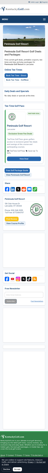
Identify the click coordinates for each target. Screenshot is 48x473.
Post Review (11, 219)
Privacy (19, 455)
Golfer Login (35, 2)
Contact (11, 455)
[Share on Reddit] (24, 189)
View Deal (24, 159)
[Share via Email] (29, 189)
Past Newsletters (37, 301)
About (2, 455)
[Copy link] (35, 189)
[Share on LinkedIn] (13, 189)
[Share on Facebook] (7, 189)
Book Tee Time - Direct (16, 75)
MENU (5, 19)
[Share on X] (18, 189)
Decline (6, 469)
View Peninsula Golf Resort (18, 175)
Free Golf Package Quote (17, 170)
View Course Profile (15, 223)
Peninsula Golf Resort (19, 125)
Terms (27, 455)
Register (45, 2)
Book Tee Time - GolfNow (17, 80)
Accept (17, 469)
